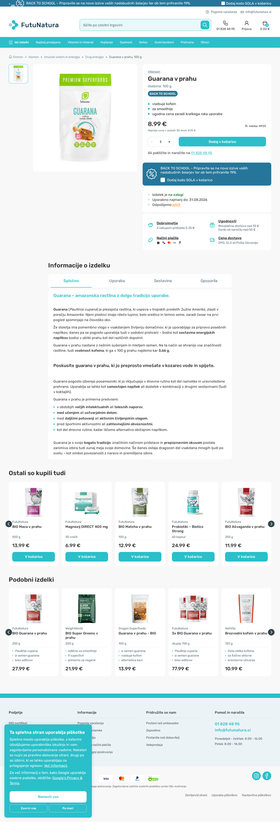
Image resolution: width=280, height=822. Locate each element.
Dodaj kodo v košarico (248, 3)
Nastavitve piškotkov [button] (256, 795)
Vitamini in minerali (80, 42)
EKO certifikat (18, 723)
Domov (18, 57)
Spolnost (126, 42)
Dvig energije (94, 57)
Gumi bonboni (164, 42)
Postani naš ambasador (162, 723)
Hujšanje (106, 42)
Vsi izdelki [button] (21, 42)
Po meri (68, 808)
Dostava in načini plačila (94, 745)
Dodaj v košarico (222, 142)
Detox (143, 42)
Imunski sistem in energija (62, 57)
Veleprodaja (154, 745)
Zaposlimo (153, 730)
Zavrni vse (28, 808)
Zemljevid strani (196, 795)
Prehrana (187, 42)
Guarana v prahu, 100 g (125, 57)
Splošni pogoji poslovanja (95, 752)
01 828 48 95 (201, 153)
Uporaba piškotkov (225, 795)
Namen (34, 57)
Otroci (205, 42)
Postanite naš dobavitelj (163, 737)
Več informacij (55, 766)
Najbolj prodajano (48, 42)
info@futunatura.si (258, 12)
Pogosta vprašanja (224, 12)
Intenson (154, 72)
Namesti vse (48, 797)
